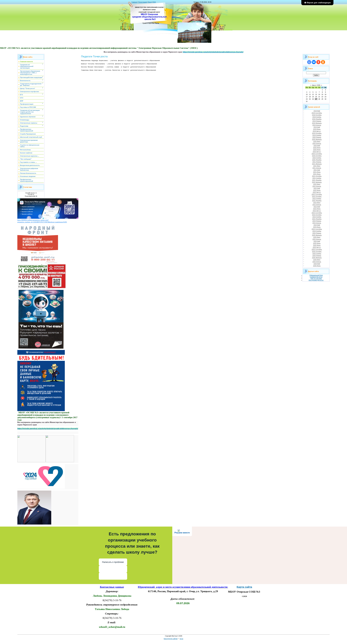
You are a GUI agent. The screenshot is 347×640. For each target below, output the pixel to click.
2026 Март (316, 259)
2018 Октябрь (317, 115)
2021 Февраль (317, 164)
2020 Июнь (317, 147)
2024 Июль (317, 227)
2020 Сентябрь (317, 153)
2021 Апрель (316, 168)
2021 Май (317, 170)
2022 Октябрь (317, 196)
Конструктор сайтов (170, 638)
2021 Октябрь (317, 176)
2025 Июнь (317, 243)
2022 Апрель (316, 186)
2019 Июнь (317, 129)
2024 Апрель (316, 223)
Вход (150, 2)
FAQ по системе (316, 278)
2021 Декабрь (317, 180)
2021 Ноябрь (316, 178)
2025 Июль (317, 245)
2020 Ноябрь (316, 158)
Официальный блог (316, 275)
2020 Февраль (317, 139)
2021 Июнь (317, 172)
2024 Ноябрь (316, 231)
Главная (134, 2)
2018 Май (317, 111)
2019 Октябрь (317, 133)
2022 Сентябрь (317, 194)
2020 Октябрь (317, 156)
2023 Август (317, 211)
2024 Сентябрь (317, 229)
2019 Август (317, 131)
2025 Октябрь (317, 251)
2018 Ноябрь (316, 117)
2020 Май (317, 145)
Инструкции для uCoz (316, 280)
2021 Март (316, 166)
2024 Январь (316, 221)
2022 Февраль (317, 182)
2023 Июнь (317, 208)
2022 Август (317, 192)
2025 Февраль (317, 235)
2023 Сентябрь (317, 213)
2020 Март (316, 141)
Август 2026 (316, 85)
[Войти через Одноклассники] (323, 62)
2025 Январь (316, 233)
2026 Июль (317, 266)
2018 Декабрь (317, 119)
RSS (154, 2)
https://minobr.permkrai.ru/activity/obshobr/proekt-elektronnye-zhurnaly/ (47, 429)
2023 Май (317, 206)
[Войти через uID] (309, 62)
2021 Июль (317, 174)
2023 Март (316, 202)
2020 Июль (317, 149)
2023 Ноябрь (316, 217)
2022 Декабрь (317, 200)
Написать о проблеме (113, 562)
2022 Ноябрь (316, 198)
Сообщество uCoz (316, 277)
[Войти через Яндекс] (318, 62)
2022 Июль (317, 190)
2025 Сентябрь (317, 249)
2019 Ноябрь (316, 135)
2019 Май (317, 127)
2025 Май (317, 241)
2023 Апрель (316, 204)
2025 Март (316, 237)
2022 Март (316, 184)
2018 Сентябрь (317, 113)
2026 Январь (316, 255)
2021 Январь (316, 162)
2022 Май (317, 188)
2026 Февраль (317, 257)
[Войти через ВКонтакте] (314, 62)
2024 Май (317, 225)
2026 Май (317, 264)
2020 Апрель (316, 143)
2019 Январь (316, 121)
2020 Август (317, 151)
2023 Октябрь (317, 215)
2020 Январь (316, 137)
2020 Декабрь (317, 160)
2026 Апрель (316, 261)
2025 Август (317, 247)
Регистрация (142, 2)
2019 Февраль (317, 123)
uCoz (181, 638)
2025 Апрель (316, 239)
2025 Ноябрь (316, 253)
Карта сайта (244, 587)
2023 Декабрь (317, 219)
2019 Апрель (316, 125)
